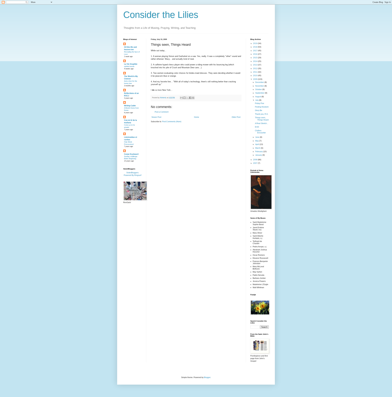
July (257, 100)
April (257, 144)
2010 (255, 75)
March (258, 148)
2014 (255, 61)
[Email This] (181, 97)
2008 (255, 160)
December (259, 82)
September (260, 93)
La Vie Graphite (130, 64)
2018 (255, 47)
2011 (255, 72)
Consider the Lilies (160, 15)
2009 (255, 79)
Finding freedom (262, 107)
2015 (255, 58)
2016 (255, 54)
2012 (255, 68)
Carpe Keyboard (131, 154)
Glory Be (258, 110)
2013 (255, 65)
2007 (255, 163)
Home (196, 117)
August (258, 97)
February (259, 151)
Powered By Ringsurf (132, 175)
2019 (255, 43)
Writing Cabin (130, 106)
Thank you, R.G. (261, 114)
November (259, 86)
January (258, 155)
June (257, 137)
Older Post (236, 117)
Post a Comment (161, 112)
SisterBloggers (132, 173)
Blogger (207, 377)
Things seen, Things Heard (262, 119)
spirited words (129, 66)
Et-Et (257, 127)
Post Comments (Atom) (171, 122)
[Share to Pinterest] (193, 97)
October (258, 89)
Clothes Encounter (260, 132)
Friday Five (259, 103)
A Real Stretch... (261, 123)
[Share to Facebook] (190, 97)
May (257, 141)
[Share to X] (187, 97)
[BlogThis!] (184, 97)
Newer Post (156, 117)
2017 (255, 51)
